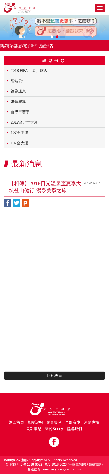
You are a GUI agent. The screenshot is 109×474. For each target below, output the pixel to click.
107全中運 (19, 132)
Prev (5, 28)
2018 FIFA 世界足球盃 (29, 70)
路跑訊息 (18, 91)
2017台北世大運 (24, 122)
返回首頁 (16, 422)
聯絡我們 (74, 429)
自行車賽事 (20, 112)
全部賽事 (72, 422)
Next (103, 28)
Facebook (54, 442)
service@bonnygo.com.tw (62, 469)
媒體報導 (18, 101)
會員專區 (54, 422)
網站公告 (18, 81)
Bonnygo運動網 (24, 8)
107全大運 (19, 143)
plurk (25, 203)
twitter (16, 203)
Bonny (54, 409)
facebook (7, 203)
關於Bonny (54, 429)
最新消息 (33, 429)
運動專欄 (91, 422)
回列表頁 (54, 375)
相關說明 (35, 422)
